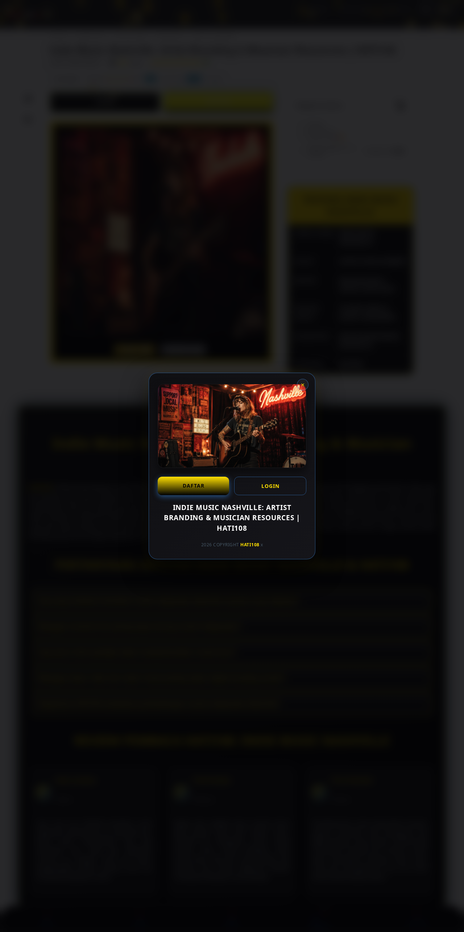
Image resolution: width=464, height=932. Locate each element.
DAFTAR (193, 485)
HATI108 (250, 545)
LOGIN (270, 485)
